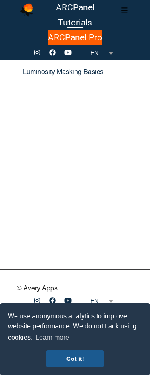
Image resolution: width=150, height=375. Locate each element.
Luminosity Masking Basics (63, 71)
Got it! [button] (75, 358)
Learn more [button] (52, 337)
